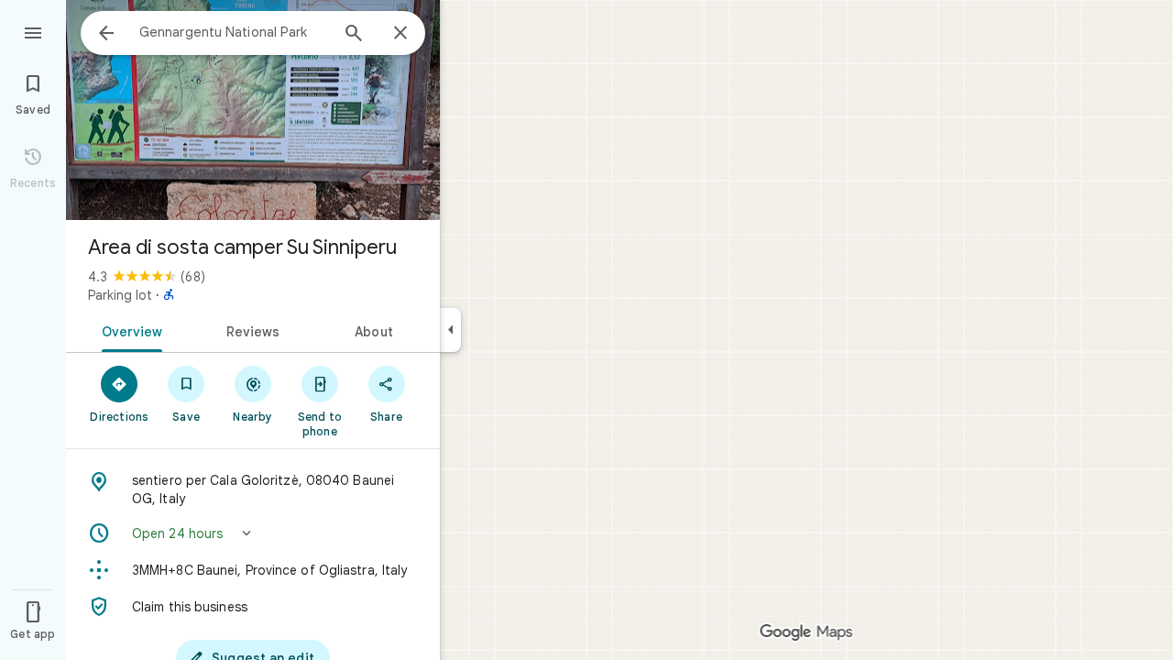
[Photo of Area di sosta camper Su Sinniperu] (253, 110)
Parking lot (120, 295)
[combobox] (233, 32)
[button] (253, 533)
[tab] (129, 330)
